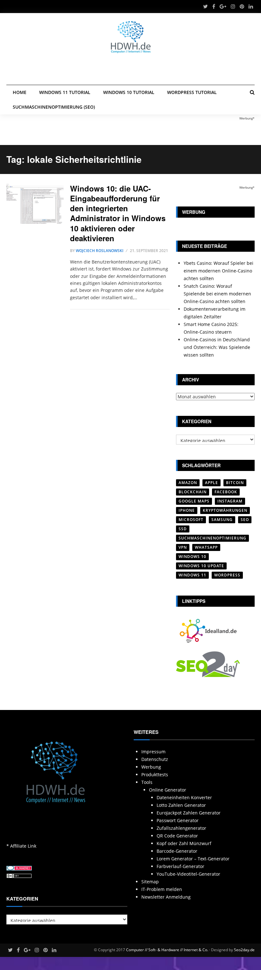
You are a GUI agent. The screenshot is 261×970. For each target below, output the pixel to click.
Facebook (226, 492)
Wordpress (227, 575)
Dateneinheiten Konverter (184, 797)
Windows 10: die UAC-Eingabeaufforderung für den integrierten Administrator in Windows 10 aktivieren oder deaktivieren (118, 213)
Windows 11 (192, 575)
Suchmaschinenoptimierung (212, 538)
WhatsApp (206, 547)
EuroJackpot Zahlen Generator (189, 813)
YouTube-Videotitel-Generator (188, 874)
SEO (245, 519)
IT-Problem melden (161, 889)
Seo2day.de (244, 949)
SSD (183, 529)
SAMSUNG (222, 519)
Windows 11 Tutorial (64, 92)
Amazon (188, 482)
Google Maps (194, 501)
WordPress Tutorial (192, 92)
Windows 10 (192, 556)
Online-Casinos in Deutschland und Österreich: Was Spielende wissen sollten (217, 347)
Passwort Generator (178, 820)
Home (19, 92)
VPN (183, 547)
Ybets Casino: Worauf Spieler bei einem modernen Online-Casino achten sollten (218, 270)
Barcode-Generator (177, 851)
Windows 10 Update (201, 565)
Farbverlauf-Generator (180, 866)
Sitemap (150, 882)
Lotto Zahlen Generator (181, 805)
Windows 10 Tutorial (128, 92)
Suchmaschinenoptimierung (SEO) (54, 107)
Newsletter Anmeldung (166, 897)
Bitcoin (235, 482)
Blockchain (193, 492)
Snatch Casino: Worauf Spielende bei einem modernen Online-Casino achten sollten (217, 293)
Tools (146, 782)
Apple (211, 482)
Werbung (151, 767)
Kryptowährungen (225, 510)
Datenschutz (154, 759)
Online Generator (167, 790)
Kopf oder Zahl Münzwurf (184, 843)
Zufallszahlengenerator (181, 828)
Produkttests (154, 774)
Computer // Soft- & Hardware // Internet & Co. (167, 949)
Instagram (230, 501)
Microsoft (191, 519)
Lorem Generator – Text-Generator (193, 859)
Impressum (153, 752)
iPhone (187, 510)
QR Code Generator (177, 836)
